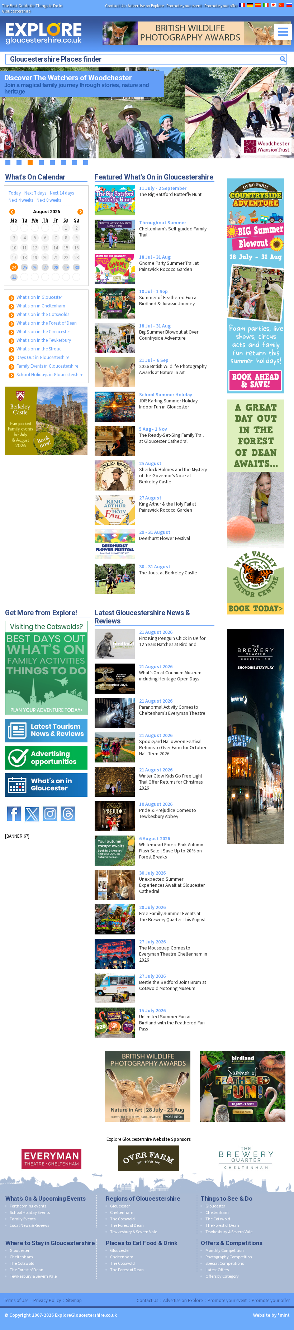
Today (15, 193)
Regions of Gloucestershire (143, 1198)
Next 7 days (35, 193)
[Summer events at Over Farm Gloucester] (255, 177)
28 (56, 267)
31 (14, 277)
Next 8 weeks (49, 200)
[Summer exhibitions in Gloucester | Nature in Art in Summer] (197, 19)
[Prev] (12, 207)
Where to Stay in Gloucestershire (50, 1243)
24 (13, 267)
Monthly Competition (224, 1250)
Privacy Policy (47, 1300)
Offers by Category (222, 1276)
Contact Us (115, 5)
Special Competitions (224, 1263)
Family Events (22, 1218)
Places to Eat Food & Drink (141, 1243)
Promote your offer (221, 5)
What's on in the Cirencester (42, 332)
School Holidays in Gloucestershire (49, 375)
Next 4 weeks (21, 200)
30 (77, 267)
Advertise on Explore (146, 5)
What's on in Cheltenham (40, 306)
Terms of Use (16, 1300)
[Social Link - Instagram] (50, 803)
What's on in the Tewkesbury (43, 340)
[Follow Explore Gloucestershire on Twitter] (32, 803)
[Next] (80, 207)
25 (25, 267)
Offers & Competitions (231, 1243)
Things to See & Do (226, 1198)
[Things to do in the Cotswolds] (46, 619)
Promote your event (184, 5)
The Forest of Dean (127, 1225)
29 (66, 267)
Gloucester (120, 1206)
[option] (64, 1158)
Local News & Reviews (29, 1225)
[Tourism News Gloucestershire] (46, 717)
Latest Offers (217, 1269)
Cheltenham (121, 1212)
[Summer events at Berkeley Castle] (46, 385)
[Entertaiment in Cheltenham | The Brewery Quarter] (255, 627)
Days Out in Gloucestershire (42, 357)
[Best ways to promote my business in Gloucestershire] (46, 744)
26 (35, 267)
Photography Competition (228, 1256)
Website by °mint (271, 1315)
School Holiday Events (30, 1212)
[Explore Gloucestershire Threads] (68, 803)
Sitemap (74, 1300)
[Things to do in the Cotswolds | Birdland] (242, 1049)
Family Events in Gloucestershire (46, 366)
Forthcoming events (28, 1206)
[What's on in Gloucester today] (46, 772)
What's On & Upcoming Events (45, 1198)
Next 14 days (62, 193)
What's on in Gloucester (38, 297)
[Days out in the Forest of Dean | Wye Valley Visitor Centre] (255, 398)
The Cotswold (122, 1218)
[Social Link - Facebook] (14, 803)
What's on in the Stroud (38, 349)
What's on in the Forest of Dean (46, 323)
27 (45, 267)
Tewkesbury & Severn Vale (133, 1231)
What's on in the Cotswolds (42, 314)
